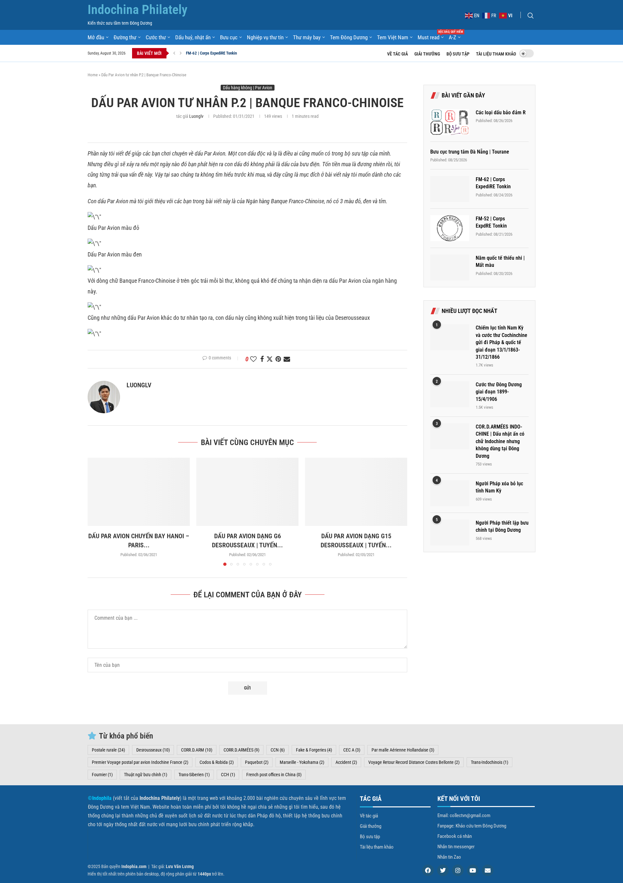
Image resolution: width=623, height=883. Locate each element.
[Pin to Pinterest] (278, 359)
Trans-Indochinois (489, 762)
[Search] (530, 15)
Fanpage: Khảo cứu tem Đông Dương (471, 826)
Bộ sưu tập (458, 54)
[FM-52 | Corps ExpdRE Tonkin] (449, 228)
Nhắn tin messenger (456, 846)
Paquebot (256, 762)
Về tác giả (397, 54)
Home (93, 74)
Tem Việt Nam (392, 37)
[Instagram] (458, 870)
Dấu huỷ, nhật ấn (193, 37)
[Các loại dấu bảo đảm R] (449, 122)
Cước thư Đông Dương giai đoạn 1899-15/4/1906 (499, 391)
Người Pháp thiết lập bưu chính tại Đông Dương (502, 526)
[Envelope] (488, 870)
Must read (431, 37)
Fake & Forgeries (314, 749)
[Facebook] (428, 870)
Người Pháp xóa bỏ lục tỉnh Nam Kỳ (499, 487)
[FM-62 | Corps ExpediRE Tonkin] (449, 189)
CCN (278, 749)
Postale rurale (108, 749)
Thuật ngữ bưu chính (145, 774)
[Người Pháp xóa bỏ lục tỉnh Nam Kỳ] (449, 493)
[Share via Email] (287, 359)
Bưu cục (229, 37)
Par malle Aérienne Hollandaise (403, 749)
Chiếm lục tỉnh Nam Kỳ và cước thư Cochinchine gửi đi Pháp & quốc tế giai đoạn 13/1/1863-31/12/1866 (501, 342)
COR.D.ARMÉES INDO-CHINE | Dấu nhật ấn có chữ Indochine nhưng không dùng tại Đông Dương (500, 441)
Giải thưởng (427, 54)
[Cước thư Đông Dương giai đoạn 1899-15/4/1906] (449, 394)
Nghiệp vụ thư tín (265, 37)
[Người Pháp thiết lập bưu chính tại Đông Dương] (449, 532)
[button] (174, 53)
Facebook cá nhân (454, 836)
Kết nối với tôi (458, 798)
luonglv (196, 116)
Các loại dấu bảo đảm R (501, 112)
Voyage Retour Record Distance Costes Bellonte (413, 762)
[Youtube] (473, 870)
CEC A (351, 749)
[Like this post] (253, 359)
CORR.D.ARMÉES (241, 749)
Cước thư (156, 37)
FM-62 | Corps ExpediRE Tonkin (493, 183)
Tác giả (371, 798)
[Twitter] (443, 870)
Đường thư (125, 37)
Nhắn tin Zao (449, 857)
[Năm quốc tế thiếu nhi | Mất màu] (449, 267)
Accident (346, 762)
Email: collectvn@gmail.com (463, 815)
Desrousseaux (153, 749)
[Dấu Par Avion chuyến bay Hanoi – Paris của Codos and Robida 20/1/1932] (139, 492)
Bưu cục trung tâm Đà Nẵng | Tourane (469, 152)
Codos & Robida (217, 762)
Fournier (102, 774)
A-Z (452, 37)
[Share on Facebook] (262, 359)
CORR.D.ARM (196, 749)
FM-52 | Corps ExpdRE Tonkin (210, 53)
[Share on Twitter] (269, 359)
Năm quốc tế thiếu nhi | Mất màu (500, 261)
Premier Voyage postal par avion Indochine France (140, 762)
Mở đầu (96, 37)
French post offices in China (273, 774)
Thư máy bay (307, 37)
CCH (228, 774)
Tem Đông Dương (349, 37)
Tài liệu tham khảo (496, 54)
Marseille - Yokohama (302, 762)
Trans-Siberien (194, 774)
